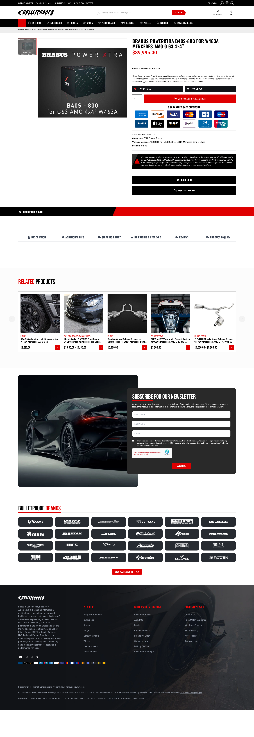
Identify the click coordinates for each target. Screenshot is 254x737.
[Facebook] (222, 3)
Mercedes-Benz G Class (194, 142)
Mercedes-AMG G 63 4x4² (152, 142)
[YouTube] (20, 657)
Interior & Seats (90, 646)
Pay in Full (145, 89)
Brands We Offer (142, 636)
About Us (138, 620)
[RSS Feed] (37, 657)
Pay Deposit (198, 89)
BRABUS (143, 145)
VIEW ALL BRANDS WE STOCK (127, 571)
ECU (146, 138)
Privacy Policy (191, 630)
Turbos (159, 138)
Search (179, 13)
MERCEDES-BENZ (173, 142)
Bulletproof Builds (142, 614)
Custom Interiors (142, 630)
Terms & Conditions (41, 687)
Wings (86, 630)
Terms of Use (191, 641)
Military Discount (142, 646)
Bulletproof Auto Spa (144, 651)
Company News (141, 641)
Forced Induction (25, 30)
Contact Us (190, 614)
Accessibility (191, 636)
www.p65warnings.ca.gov (191, 693)
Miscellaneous (90, 651)
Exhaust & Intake (91, 636)
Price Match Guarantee (195, 620)
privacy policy (213, 443)
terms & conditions (164, 441)
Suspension (88, 620)
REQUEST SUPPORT (186, 190)
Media (137, 625)
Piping (37, 30)
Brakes (86, 625)
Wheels (86, 641)
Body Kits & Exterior (92, 614)
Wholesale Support (194, 625)
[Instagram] (227, 3)
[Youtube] (232, 3)
